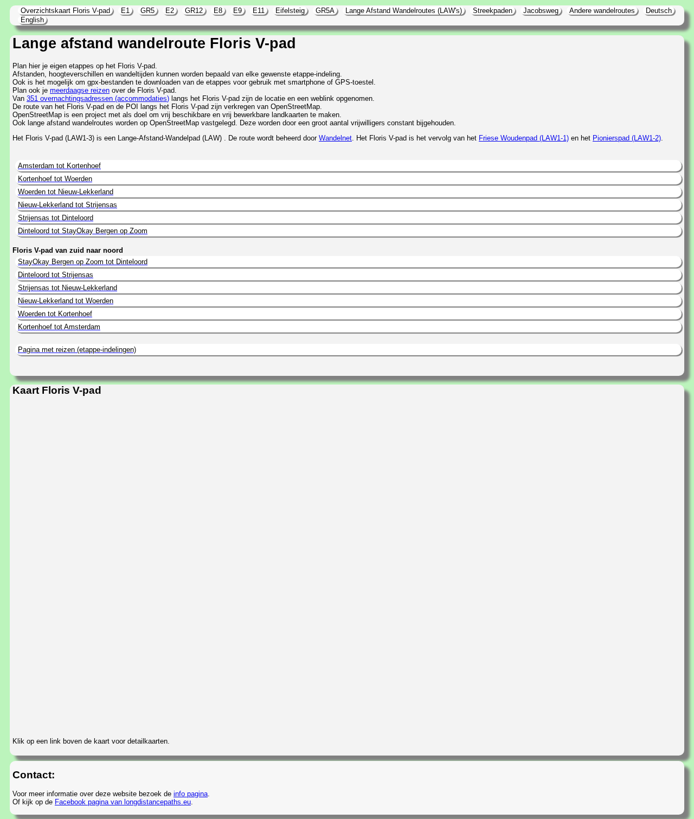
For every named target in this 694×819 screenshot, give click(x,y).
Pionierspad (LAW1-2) (627, 138)
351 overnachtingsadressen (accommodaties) (98, 98)
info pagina (191, 794)
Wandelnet (335, 138)
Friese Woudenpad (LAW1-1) (524, 138)
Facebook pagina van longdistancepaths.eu (123, 802)
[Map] (331, 567)
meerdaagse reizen (80, 90)
